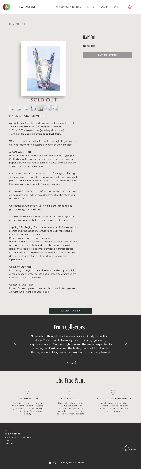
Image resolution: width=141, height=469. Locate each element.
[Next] (126, 343)
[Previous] (15, 343)
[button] (130, 7)
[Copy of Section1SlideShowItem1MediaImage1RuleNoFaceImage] (71, 363)
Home (12, 24)
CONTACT (10, 443)
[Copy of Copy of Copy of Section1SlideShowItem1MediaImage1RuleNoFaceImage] (65, 363)
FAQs (7, 440)
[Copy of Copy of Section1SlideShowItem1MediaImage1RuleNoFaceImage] (75, 363)
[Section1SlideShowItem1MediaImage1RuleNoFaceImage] (68, 363)
